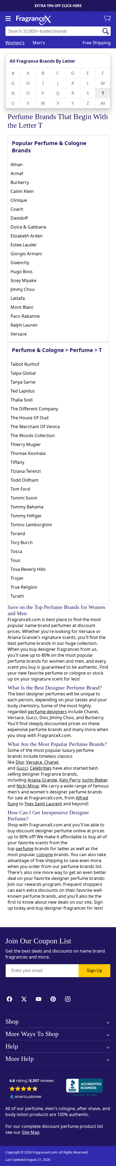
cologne (44, 854)
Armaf (17, 173)
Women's (15, 43)
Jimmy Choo (23, 289)
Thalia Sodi (22, 400)
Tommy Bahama (27, 507)
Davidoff (19, 218)
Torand (18, 534)
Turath (17, 596)
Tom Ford (20, 489)
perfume (24, 849)
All (102, 103)
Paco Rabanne (25, 316)
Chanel (50, 762)
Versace (19, 334)
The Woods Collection (33, 435)
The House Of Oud (30, 418)
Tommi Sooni (24, 498)
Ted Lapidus (23, 391)
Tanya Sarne (23, 382)
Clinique (19, 200)
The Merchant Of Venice (35, 427)
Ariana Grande (42, 780)
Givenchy (20, 263)
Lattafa (18, 298)
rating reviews (31, 1080)
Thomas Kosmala (28, 453)
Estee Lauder (24, 245)
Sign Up (94, 970)
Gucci (22, 768)
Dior (20, 762)
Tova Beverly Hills (28, 569)
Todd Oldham (24, 480)
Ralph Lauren (24, 325)
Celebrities (41, 768)
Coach (17, 209)
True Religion (24, 587)
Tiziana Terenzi (26, 471)
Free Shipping (97, 43)
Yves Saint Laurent (43, 804)
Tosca (16, 551)
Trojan (17, 578)
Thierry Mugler (26, 444)
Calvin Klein (22, 191)
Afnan (17, 164)
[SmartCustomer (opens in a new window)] (25, 1097)
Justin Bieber (94, 780)
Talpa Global (23, 373)
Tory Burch (22, 542)
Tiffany (17, 462)
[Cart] (108, 19)
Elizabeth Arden (27, 236)
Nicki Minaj (27, 786)
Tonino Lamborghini (31, 525)
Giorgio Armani (26, 254)
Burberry (20, 182)
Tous (15, 560)
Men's (39, 43)
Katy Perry (69, 780)
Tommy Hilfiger (26, 516)
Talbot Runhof (25, 364)
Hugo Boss (22, 271)
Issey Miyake (23, 280)
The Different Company (34, 409)
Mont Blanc (22, 307)
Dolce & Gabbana (28, 227)
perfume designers (47, 712)
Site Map (31, 1132)
